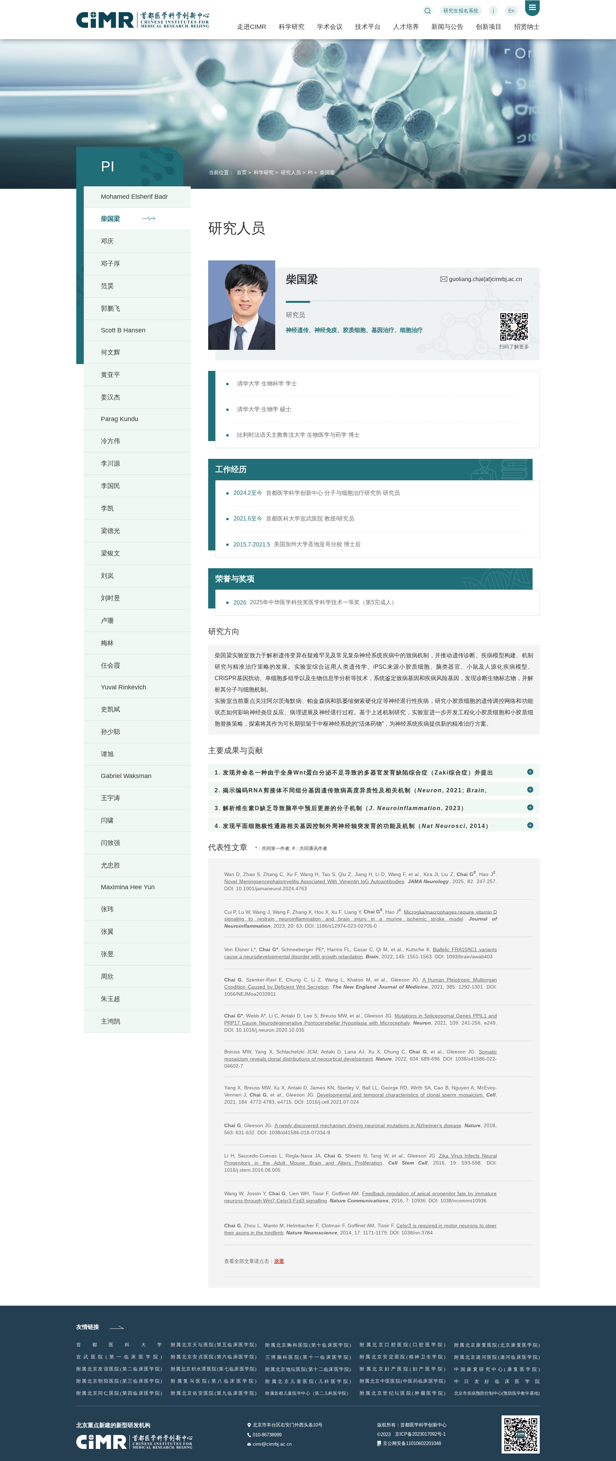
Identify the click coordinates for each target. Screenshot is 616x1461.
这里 (279, 1261)
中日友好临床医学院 (497, 1381)
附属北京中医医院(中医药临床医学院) (402, 1381)
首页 (241, 172)
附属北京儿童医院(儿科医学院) (308, 1381)
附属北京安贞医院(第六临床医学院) (213, 1356)
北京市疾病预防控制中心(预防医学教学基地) (497, 1393)
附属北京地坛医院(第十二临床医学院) (308, 1369)
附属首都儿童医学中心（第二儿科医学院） (308, 1393)
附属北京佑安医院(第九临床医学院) (213, 1393)
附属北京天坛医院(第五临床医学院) (213, 1344)
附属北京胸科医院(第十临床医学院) (308, 1345)
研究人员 (290, 172)
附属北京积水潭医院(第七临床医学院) (213, 1369)
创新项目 (489, 26)
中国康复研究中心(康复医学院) (497, 1369)
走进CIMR (251, 26)
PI (310, 172)
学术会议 (330, 26)
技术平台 (368, 26)
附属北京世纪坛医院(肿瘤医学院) (402, 1393)
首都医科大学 (119, 1344)
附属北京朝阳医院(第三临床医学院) (119, 1381)
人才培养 (406, 26)
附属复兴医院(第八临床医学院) (213, 1381)
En (511, 11)
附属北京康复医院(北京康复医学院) (497, 1345)
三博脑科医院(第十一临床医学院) (308, 1357)
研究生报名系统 (460, 11)
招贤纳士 (527, 26)
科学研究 (291, 26)
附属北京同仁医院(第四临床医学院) (119, 1393)
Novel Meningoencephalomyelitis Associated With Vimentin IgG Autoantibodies (314, 881)
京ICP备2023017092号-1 (420, 1434)
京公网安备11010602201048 (412, 1443)
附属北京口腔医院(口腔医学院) (402, 1344)
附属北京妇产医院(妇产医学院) (402, 1369)
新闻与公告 (447, 26)
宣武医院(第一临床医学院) (119, 1356)
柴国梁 (326, 172)
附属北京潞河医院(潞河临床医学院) (497, 1357)
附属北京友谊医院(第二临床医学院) (119, 1369)
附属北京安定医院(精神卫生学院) (402, 1356)
